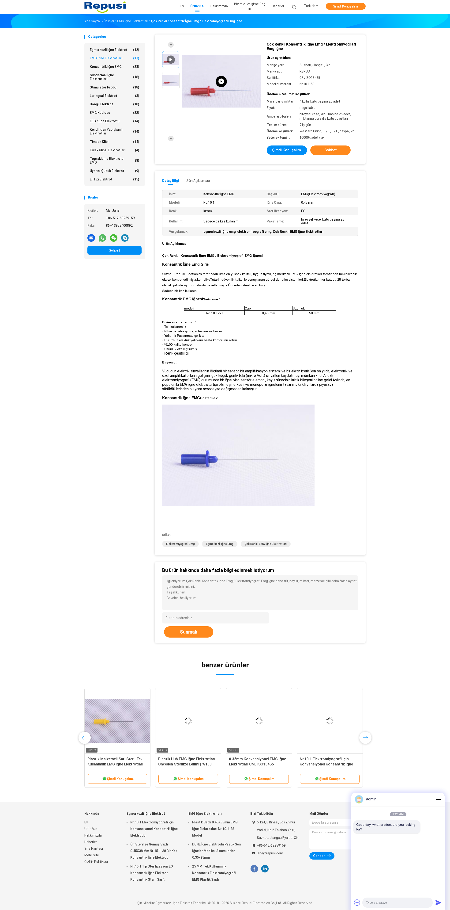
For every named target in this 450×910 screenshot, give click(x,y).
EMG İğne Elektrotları (114, 58)
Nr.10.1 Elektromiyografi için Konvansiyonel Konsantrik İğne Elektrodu (154, 828)
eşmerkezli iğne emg (219, 544)
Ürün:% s (90, 829)
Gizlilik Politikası (96, 862)
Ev (86, 822)
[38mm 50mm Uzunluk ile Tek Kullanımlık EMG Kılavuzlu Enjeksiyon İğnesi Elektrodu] (259, 721)
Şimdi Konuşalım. (346, 6)
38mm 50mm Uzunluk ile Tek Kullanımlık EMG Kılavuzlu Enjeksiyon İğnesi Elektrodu (253, 764)
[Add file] (357, 902)
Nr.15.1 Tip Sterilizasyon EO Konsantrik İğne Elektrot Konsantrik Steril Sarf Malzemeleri (151, 873)
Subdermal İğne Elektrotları (114, 77)
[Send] (438, 902)
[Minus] (438, 799)
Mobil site (91, 855)
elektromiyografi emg (180, 544)
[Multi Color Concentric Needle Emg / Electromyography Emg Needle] (221, 81)
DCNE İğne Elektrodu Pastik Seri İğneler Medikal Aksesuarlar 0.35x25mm (216, 850)
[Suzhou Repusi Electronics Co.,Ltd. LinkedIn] (265, 869)
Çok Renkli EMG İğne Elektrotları (266, 544)
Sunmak (188, 632)
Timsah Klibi (114, 142)
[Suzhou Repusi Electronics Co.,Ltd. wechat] (113, 237)
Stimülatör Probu (114, 87)
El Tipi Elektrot (114, 179)
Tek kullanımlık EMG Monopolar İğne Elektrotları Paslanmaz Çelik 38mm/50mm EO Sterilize (186, 764)
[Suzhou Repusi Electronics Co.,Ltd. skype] (125, 237)
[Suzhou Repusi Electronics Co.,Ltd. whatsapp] (102, 237)
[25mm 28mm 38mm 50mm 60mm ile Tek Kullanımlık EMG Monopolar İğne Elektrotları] (117, 721)
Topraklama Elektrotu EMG (114, 160)
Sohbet (114, 250)
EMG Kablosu (114, 113)
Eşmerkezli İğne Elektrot (114, 50)
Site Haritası (93, 848)
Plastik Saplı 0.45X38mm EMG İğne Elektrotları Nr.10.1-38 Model (215, 828)
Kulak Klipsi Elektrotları (114, 150)
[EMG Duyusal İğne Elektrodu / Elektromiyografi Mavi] (330, 721)
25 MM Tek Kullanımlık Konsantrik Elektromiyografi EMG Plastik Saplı (214, 872)
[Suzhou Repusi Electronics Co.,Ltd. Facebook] (254, 869)
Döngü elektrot (114, 104)
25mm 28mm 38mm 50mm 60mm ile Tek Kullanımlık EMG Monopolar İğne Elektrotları (116, 764)
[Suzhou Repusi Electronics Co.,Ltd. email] (91, 237)
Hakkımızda (93, 835)
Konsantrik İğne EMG (114, 67)
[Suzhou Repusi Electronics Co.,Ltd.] (105, 7)
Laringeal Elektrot (114, 96)
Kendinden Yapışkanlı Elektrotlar (114, 131)
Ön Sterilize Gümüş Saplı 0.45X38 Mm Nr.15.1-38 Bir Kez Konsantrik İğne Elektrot (153, 850)
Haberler (90, 842)
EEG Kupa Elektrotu (114, 121)
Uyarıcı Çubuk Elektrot (114, 171)
